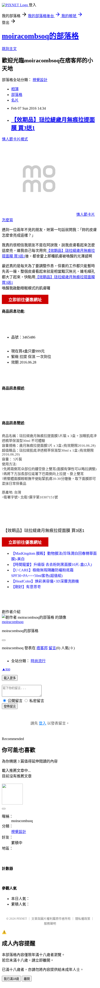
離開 (27, 979)
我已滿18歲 (11, 979)
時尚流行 (38, 661)
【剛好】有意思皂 (26, 587)
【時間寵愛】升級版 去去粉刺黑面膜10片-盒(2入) (51, 565)
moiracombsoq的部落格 (40, 36)
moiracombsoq (12, 622)
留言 (52, 648)
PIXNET (22, 918)
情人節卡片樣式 (15, 139)
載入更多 (10, 678)
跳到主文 (9, 49)
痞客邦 (42, 648)
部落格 (16, 95)
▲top (6, 669)
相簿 (15, 89)
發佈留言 (10, 706)
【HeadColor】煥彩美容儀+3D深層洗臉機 (45, 581)
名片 (15, 100)
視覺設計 (40, 80)
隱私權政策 (82, 918)
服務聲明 (50, 923)
